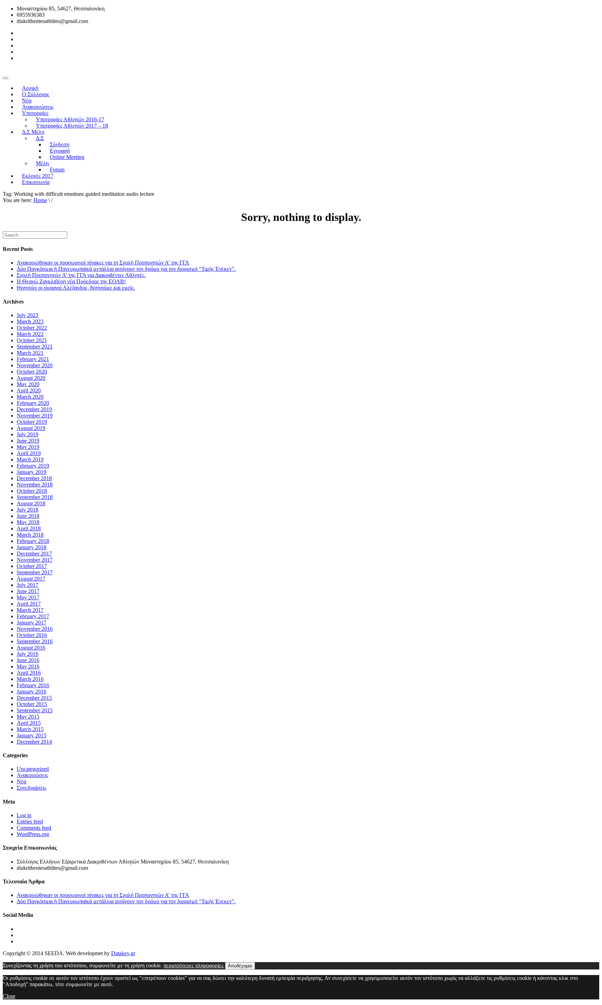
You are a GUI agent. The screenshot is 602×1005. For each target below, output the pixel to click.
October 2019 (32, 422)
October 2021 (32, 340)
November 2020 (35, 365)
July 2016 (27, 654)
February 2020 (33, 403)
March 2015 (30, 729)
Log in (24, 815)
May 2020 (28, 384)
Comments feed (34, 828)
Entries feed (30, 821)
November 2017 (35, 560)
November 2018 (35, 485)
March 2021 (30, 353)
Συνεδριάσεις (31, 788)
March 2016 (30, 679)
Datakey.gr (123, 953)
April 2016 (29, 673)
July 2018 (27, 510)
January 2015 (31, 735)
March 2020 (30, 397)
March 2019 (30, 459)
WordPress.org (33, 834)
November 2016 (35, 629)
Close (9, 996)
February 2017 (33, 616)
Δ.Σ (40, 138)
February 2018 (33, 541)
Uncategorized (33, 769)
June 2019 (28, 441)
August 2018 (31, 503)
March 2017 (30, 610)
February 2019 (33, 466)
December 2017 (34, 554)
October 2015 (32, 704)
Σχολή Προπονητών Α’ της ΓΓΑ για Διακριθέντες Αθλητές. (81, 275)
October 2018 (32, 491)
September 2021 (35, 347)
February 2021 (33, 359)
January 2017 (31, 623)
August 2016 (31, 648)
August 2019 (31, 428)
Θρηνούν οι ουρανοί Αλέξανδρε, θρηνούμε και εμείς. (76, 288)
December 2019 (34, 409)
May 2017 (28, 597)
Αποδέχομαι (240, 965)
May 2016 (28, 666)
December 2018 (34, 478)
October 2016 (32, 635)
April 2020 (29, 390)
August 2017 (31, 579)
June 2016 (28, 660)
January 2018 (31, 547)
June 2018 (28, 516)
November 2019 (35, 416)
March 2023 (30, 321)
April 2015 (29, 723)
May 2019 (28, 447)
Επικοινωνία (35, 182)
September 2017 (35, 572)
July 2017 (27, 585)
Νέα (21, 781)
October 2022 (32, 328)
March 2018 (30, 535)
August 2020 (31, 378)
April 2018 (29, 528)
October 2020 (32, 372)
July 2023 (27, 315)
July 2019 (27, 434)
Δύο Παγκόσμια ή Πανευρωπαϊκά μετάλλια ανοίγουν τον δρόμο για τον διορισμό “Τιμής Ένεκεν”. (126, 269)
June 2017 (28, 591)
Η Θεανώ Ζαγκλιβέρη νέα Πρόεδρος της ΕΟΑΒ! (71, 281)
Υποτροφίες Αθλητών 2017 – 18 (72, 126)
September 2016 (35, 641)
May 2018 (28, 522)
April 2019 (29, 453)
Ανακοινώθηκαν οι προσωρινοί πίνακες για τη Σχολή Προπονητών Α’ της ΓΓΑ (103, 263)
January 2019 (31, 472)
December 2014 (34, 742)
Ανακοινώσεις (32, 775)
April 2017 (29, 604)
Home (40, 200)
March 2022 (30, 334)
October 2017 (32, 566)
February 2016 (33, 685)
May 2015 (28, 717)
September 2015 (35, 710)
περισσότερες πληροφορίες (193, 965)
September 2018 (35, 497)
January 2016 (31, 692)
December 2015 (34, 698)
